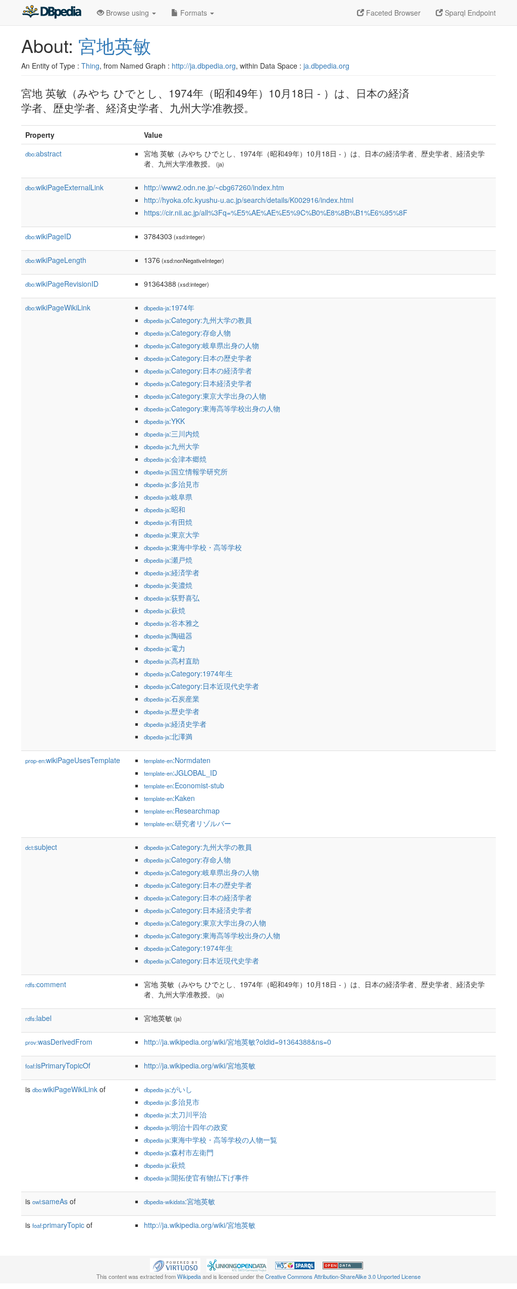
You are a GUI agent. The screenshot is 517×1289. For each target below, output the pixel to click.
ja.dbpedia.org (326, 66)
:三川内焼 (171, 433)
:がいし (168, 1089)
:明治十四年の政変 (186, 1127)
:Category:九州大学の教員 (198, 320)
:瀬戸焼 (168, 560)
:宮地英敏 (179, 1201)
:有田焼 (168, 522)
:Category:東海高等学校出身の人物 (212, 408)
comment (45, 984)
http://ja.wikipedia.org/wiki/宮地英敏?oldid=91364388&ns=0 (237, 1042)
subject (41, 847)
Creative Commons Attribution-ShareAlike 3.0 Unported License (343, 1276)
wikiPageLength (55, 260)
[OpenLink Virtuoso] (175, 1264)
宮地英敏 (114, 45)
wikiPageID (48, 236)
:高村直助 (171, 661)
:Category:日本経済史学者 (198, 383)
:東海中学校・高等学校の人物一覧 (210, 1140)
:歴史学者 (171, 711)
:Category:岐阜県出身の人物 (201, 345)
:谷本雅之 (171, 623)
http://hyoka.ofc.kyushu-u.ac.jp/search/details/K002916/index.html (248, 200)
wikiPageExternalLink (64, 187)
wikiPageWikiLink (57, 307)
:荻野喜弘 (171, 598)
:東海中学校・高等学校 (193, 547)
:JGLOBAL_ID (180, 773)
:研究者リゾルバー (187, 823)
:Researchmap (182, 810)
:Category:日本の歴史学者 (198, 358)
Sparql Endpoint (469, 13)
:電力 (164, 648)
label (38, 1018)
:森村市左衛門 (179, 1152)
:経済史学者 (175, 724)
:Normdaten (177, 760)
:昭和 (164, 509)
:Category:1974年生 (188, 673)
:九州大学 (171, 446)
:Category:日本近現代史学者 (201, 686)
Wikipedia (189, 1276)
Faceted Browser (392, 13)
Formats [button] (193, 13)
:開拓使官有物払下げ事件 (196, 1177)
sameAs (50, 1201)
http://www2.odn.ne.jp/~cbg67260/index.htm (214, 187)
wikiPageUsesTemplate (72, 760)
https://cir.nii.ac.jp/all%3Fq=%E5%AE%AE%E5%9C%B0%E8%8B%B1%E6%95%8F (275, 212)
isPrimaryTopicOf (57, 1065)
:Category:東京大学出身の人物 (205, 396)
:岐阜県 (168, 497)
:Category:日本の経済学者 (198, 370)
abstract (43, 153)
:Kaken (169, 798)
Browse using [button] (127, 13)
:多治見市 (171, 484)
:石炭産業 (171, 698)
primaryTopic (58, 1225)
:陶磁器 (168, 635)
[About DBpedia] (51, 12)
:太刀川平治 (175, 1114)
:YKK (164, 421)
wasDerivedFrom (58, 1042)
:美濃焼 (168, 585)
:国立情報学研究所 (186, 471)
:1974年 (169, 307)
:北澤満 (168, 736)
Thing (90, 66)
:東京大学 (171, 534)
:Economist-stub (184, 785)
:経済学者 (171, 572)
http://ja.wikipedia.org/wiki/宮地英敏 (199, 1065)
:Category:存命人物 (187, 333)
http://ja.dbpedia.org (204, 66)
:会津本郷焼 (175, 459)
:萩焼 (164, 610)
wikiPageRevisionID (61, 284)
